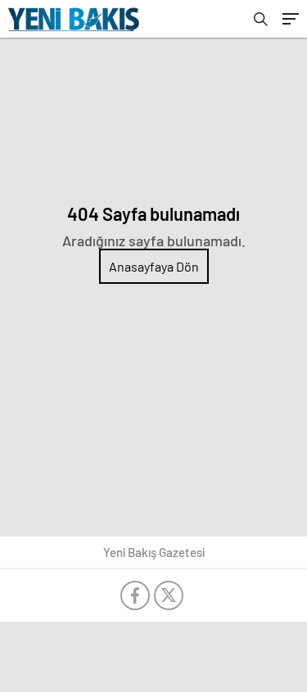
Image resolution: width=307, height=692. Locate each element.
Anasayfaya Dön (154, 266)
